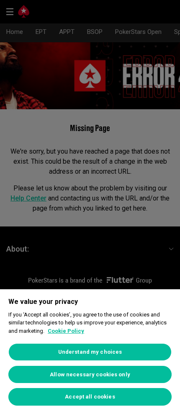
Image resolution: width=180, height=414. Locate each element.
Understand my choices (90, 352)
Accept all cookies (90, 396)
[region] (90, 351)
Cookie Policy (66, 331)
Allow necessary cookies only (90, 374)
